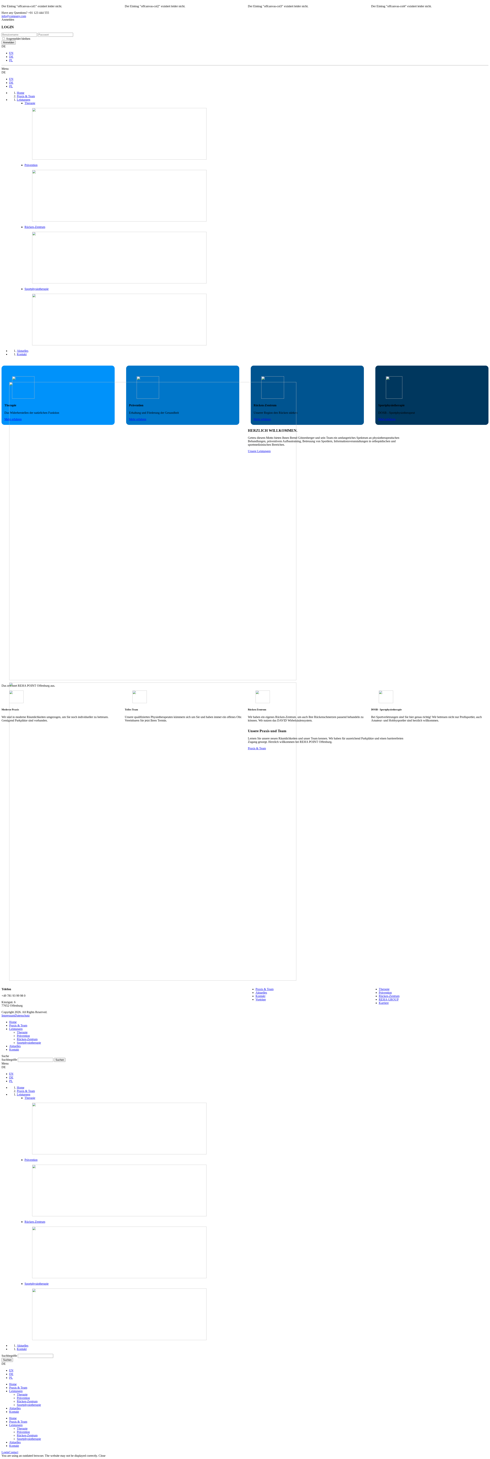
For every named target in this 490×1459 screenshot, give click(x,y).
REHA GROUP (389, 999)
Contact (13, 1452)
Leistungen (16, 1029)
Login (5, 1452)
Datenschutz (22, 1015)
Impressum (8, 1015)
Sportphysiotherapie (29, 1042)
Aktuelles (261, 992)
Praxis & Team (257, 748)
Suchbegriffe (9, 1059)
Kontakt (260, 996)
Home (13, 1022)
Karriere (384, 1003)
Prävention (385, 992)
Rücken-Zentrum (389, 996)
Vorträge (261, 999)
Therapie (384, 989)
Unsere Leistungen (259, 451)
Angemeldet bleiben (18, 38)
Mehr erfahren (386, 419)
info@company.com (14, 16)
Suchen (7, 1359)
